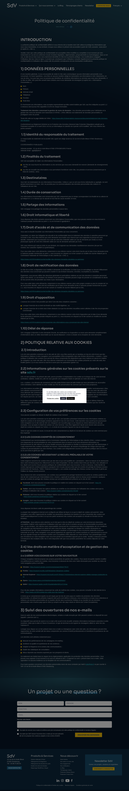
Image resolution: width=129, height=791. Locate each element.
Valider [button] (63, 398)
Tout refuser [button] (71, 398)
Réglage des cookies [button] (53, 398)
